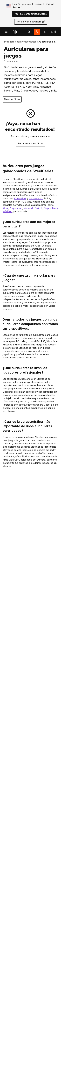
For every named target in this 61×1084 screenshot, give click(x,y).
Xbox (5, 208)
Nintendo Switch (33, 208)
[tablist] (29, 31)
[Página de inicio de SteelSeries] (15, 32)
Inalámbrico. (36, 198)
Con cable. (20, 198)
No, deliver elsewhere (28, 21)
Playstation (15, 208)
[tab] (29, 31)
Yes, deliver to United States (30, 13)
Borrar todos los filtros (30, 143)
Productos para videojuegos (20, 41)
